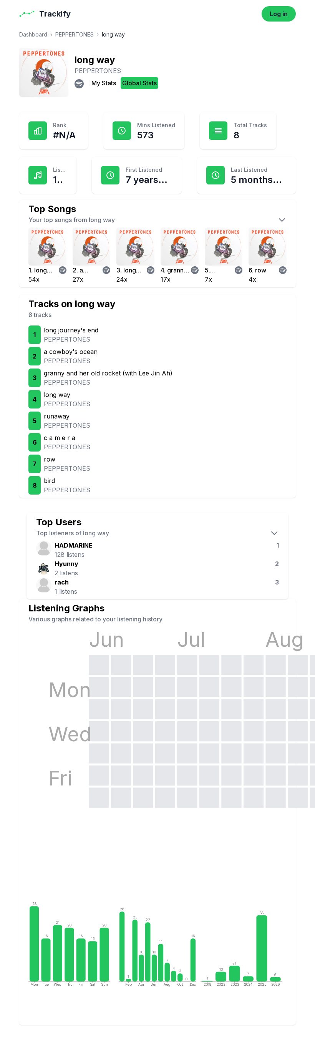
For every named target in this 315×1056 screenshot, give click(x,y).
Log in (279, 14)
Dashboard (33, 34)
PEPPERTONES (74, 34)
